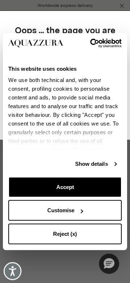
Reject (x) (65, 234)
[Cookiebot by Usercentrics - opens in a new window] (93, 43)
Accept (65, 187)
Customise (60, 210)
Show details (91, 164)
